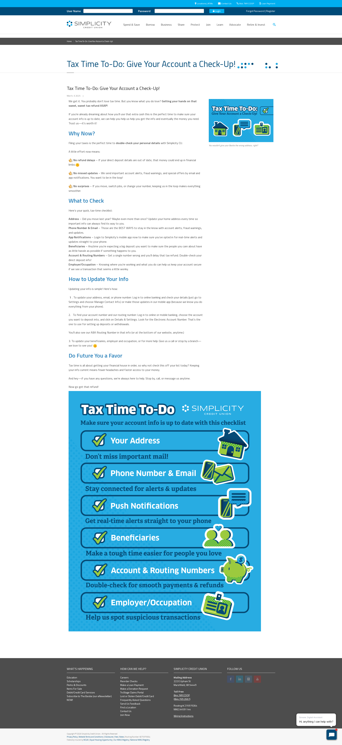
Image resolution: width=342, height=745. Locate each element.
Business (166, 24)
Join (208, 24)
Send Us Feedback (130, 703)
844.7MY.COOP (246, 3)
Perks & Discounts (76, 685)
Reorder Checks (129, 681)
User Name (74, 11)
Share (181, 24)
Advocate (235, 24)
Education (72, 677)
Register (270, 11)
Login (217, 11)
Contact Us (226, 3)
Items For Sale (74, 689)
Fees (116, 736)
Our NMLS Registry (121, 739)
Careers (124, 677)
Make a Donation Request (134, 689)
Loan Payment (268, 3)
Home (69, 41)
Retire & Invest (256, 24)
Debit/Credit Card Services (81, 692)
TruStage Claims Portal (132, 692)
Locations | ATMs (205, 3)
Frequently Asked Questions (135, 700)
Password (144, 11)
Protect (195, 24)
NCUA (86, 739)
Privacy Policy (72, 736)
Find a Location (128, 707)
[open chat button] (332, 735)
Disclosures (108, 736)
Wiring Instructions (183, 716)
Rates (121, 736)
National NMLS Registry (140, 739)
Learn (220, 24)
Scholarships (74, 681)
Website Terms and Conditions (91, 736)
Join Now (125, 715)
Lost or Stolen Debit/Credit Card (137, 696)
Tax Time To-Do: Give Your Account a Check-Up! (113, 88)
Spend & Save (131, 24)
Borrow (150, 24)
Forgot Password (255, 11)
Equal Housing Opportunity (101, 739)
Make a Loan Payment (132, 685)
